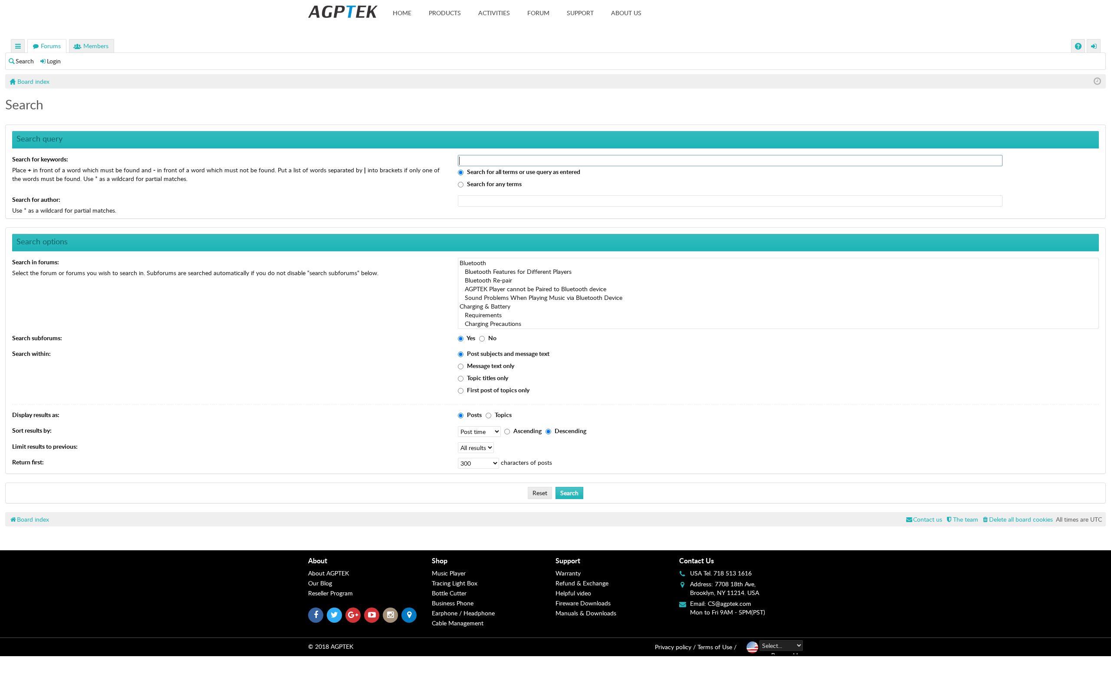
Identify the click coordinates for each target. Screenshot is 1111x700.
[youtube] (371, 615)
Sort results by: (32, 430)
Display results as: (35, 415)
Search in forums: (35, 262)
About (317, 560)
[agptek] (343, 11)
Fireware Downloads (583, 603)
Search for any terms (494, 184)
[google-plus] (353, 615)
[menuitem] (1017, 519)
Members (95, 46)
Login (54, 61)
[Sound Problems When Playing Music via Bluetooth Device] (778, 297)
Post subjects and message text (507, 353)
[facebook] (315, 615)
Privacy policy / (675, 647)
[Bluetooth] (778, 263)
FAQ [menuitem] (1079, 47)
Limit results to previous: (45, 446)
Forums (51, 46)
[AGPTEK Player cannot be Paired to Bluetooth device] (778, 289)
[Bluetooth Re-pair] (778, 280)
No (491, 338)
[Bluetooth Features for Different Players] (778, 271)
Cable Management (457, 623)
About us (626, 13)
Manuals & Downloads (586, 613)
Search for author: (36, 199)
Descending (569, 431)
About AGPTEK (328, 573)
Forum (538, 13)
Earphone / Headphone (463, 613)
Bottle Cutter (449, 593)
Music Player (449, 573)
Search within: (31, 353)
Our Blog (320, 583)
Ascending (527, 431)
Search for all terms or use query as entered (523, 172)
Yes (470, 338)
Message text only (490, 366)
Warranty (568, 573)
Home (402, 13)
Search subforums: (37, 338)
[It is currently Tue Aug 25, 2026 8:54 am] (1097, 81)
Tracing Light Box (454, 583)
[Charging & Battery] (778, 306)
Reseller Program (330, 593)
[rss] (409, 615)
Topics (502, 415)
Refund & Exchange (582, 583)
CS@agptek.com (729, 603)
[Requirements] (778, 315)
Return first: (28, 462)
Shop (439, 560)
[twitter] (334, 615)
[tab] (370, 561)
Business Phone (452, 603)
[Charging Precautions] (778, 323)
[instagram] (390, 615)
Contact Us (696, 560)
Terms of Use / (716, 647)
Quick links (18, 47)
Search (25, 61)
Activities (494, 13)
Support (580, 13)
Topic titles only (487, 378)
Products (445, 13)
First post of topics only (497, 390)
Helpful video (573, 593)
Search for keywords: (40, 159)
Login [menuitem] (1094, 47)
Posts (474, 415)
